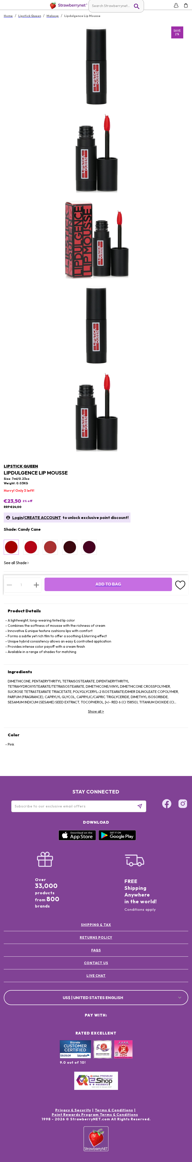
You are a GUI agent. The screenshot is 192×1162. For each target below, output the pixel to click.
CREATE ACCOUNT (42, 517)
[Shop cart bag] (186, 5)
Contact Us (96, 963)
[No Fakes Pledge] (123, 1054)
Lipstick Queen (21, 466)
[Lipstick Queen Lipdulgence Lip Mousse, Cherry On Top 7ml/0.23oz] (30, 547)
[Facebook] (166, 804)
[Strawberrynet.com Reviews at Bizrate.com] (75, 1057)
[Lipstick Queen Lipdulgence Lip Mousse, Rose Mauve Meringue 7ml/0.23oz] (69, 547)
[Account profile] (176, 5)
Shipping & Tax (96, 925)
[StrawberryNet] (67, 5)
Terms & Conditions (114, 1110)
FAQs (96, 950)
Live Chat (96, 976)
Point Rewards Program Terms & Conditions (95, 1114)
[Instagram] (182, 804)
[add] (36, 585)
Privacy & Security (73, 1110)
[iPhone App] (77, 839)
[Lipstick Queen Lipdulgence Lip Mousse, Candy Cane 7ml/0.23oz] (11, 547)
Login (17, 517)
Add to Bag (108, 584)
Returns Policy (96, 937)
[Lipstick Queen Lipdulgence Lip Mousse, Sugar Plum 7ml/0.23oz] (89, 547)
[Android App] (117, 839)
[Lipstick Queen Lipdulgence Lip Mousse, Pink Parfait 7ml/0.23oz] (50, 547)
